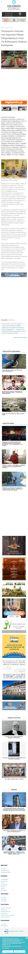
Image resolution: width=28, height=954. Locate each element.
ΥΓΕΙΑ (2, 883)
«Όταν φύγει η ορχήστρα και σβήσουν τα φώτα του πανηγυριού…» (14, 831)
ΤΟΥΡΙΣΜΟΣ (4, 901)
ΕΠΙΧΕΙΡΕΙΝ (4, 899)
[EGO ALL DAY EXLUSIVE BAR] (14, 15)
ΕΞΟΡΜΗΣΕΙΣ (4, 890)
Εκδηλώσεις (11, 320)
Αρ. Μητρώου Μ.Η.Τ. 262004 (16, 931)
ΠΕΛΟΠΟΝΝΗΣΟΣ (5, 870)
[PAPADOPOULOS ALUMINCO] (14, 109)
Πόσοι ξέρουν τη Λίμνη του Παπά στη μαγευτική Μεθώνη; (12, 370)
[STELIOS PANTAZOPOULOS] (14, 670)
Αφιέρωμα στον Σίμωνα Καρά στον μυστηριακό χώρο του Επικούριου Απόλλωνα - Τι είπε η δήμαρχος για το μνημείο (12, 443)
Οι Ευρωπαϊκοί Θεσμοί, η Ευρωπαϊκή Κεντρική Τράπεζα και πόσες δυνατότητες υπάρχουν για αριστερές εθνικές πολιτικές (14, 809)
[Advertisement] (14, 85)
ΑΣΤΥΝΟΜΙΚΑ (4, 885)
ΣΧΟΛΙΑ (3, 888)
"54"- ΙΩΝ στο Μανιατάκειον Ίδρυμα (14, 779)
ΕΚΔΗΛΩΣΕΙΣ (4, 909)
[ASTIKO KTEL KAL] (14, 647)
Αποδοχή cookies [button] (19, 951)
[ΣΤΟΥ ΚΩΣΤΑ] (14, 590)
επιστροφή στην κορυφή (20, 337)
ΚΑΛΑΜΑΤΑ (3, 869)
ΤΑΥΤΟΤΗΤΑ (4, 924)
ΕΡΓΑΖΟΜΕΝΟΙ (4, 879)
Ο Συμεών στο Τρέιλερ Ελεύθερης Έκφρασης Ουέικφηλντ (14, 737)
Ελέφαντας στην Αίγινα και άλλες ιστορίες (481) (13, 414)
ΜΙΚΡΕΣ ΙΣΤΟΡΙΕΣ (5, 917)
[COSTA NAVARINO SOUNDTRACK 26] (14, 569)
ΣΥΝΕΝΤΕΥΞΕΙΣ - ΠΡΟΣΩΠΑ (7, 915)
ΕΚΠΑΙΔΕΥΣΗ (4, 881)
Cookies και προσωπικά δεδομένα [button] (11, 946)
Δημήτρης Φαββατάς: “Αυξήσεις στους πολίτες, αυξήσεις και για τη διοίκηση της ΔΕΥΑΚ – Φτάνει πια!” (14, 853)
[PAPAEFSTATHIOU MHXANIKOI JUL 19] (14, 691)
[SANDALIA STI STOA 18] (14, 546)
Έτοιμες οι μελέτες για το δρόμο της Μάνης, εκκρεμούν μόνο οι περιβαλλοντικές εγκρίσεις (13, 466)
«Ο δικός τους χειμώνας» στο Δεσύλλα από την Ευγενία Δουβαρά (14, 758)
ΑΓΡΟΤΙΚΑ (3, 897)
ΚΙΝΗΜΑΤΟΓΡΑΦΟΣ (5, 911)
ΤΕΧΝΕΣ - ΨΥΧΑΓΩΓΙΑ (6, 908)
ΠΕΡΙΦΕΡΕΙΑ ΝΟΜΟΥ (6, 872)
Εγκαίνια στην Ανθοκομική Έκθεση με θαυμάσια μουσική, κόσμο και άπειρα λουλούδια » (13, 331)
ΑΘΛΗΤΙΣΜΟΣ (4, 913)
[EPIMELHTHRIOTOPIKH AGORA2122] (14, 275)
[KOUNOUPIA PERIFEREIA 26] (14, 608)
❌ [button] (27, 938)
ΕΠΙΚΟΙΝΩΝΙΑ (4, 925)
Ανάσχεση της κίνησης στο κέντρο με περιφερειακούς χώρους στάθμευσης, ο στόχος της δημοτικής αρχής (12, 489)
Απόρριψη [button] (7, 951)
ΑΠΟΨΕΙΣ (3, 886)
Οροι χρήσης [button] (5, 948)
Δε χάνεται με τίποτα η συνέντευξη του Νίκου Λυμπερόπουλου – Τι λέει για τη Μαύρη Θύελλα (12, 392)
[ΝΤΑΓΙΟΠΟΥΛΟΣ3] (14, 103)
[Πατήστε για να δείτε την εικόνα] (14, 59)
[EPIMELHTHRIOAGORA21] (14, 706)
